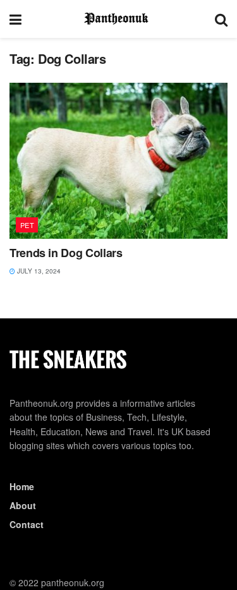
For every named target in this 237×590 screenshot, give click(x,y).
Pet (27, 225)
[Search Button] (221, 19)
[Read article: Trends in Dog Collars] (118, 161)
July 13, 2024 (38, 271)
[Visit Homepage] (118, 19)
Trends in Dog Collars (65, 252)
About (22, 505)
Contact (26, 524)
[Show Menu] (15, 19)
